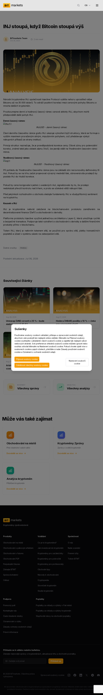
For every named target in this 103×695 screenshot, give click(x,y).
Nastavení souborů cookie (77, 362)
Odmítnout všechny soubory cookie (32, 365)
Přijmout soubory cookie (27, 359)
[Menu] (97, 5)
